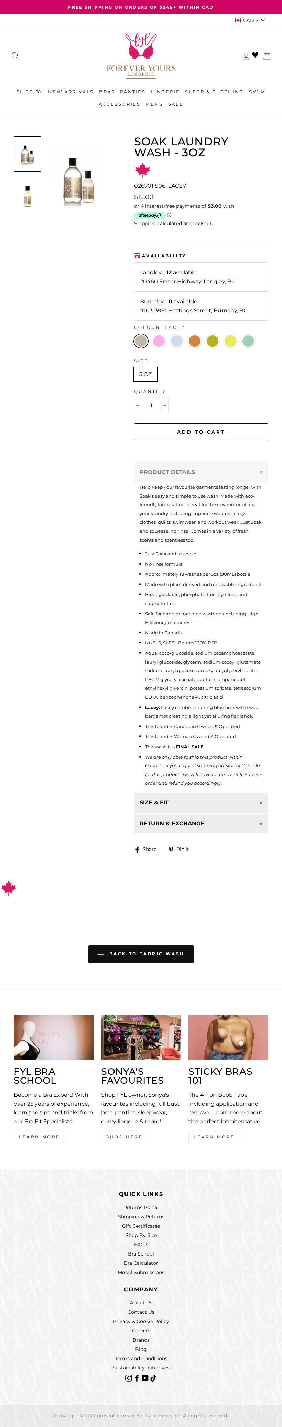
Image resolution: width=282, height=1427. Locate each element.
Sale (175, 104)
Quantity (150, 391)
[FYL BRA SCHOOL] (54, 1037)
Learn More (39, 1136)
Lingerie (165, 91)
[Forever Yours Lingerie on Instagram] (129, 1378)
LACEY (141, 341)
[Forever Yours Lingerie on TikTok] (153, 1378)
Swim (257, 91)
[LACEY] (161, 350)
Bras (107, 91)
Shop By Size (141, 1235)
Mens (154, 104)
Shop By (30, 91)
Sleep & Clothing (214, 91)
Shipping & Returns (141, 1217)
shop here (124, 1136)
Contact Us (141, 1312)
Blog (141, 1349)
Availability (164, 255)
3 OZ (145, 374)
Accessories (120, 104)
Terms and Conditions (141, 1358)
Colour (160, 327)
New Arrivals (71, 91)
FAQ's (141, 1244)
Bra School (141, 1254)
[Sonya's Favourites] (141, 1037)
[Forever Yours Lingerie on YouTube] (146, 1378)
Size (141, 360)
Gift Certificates (141, 1226)
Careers (141, 1330)
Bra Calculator (141, 1263)
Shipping (145, 223)
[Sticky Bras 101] (228, 1037)
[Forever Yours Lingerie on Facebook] (137, 1378)
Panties (132, 91)
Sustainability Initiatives (141, 1368)
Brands (141, 1340)
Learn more (214, 1136)
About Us (141, 1303)
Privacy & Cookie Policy (141, 1321)
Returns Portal (141, 1207)
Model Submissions (141, 1272)
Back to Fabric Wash (146, 954)
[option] (141, 7)
